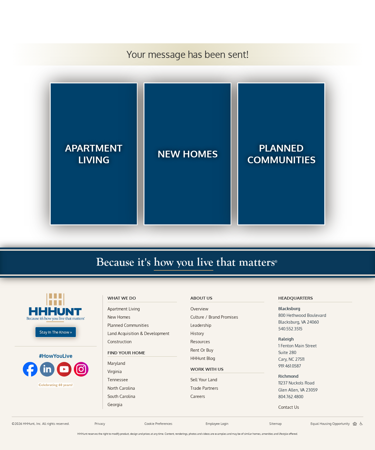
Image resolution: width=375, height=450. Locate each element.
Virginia (115, 371)
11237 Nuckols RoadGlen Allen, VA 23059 (298, 383)
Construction (120, 341)
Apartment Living (124, 308)
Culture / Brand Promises (214, 317)
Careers (197, 396)
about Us (201, 298)
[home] (36, 13)
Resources (200, 341)
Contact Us (288, 407)
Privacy (100, 424)
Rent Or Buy (201, 350)
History (197, 333)
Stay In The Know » (56, 332)
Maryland (116, 363)
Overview (199, 308)
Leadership (200, 325)
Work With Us (207, 369)
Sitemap (275, 424)
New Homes (119, 317)
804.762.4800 (290, 396)
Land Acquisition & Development (138, 333)
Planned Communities (128, 325)
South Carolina (121, 396)
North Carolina (121, 388)
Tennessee (118, 379)
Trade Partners (204, 388)
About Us (278, 13)
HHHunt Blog (202, 358)
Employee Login (217, 424)
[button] (230, 13)
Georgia (115, 404)
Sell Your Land (203, 379)
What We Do (122, 298)
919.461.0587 (289, 365)
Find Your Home (126, 352)
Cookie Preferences (158, 424)
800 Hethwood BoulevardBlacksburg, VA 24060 (302, 315)
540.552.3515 (290, 328)
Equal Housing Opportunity (330, 424)
